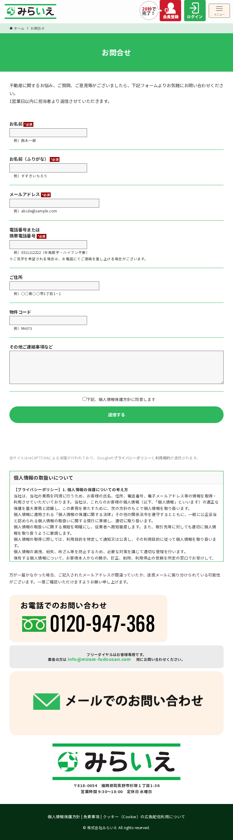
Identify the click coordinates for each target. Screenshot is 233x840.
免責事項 (91, 816)
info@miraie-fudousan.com (99, 659)
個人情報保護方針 (64, 816)
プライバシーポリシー (132, 457)
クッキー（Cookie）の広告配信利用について (144, 816)
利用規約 (163, 457)
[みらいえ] (30, 13)
